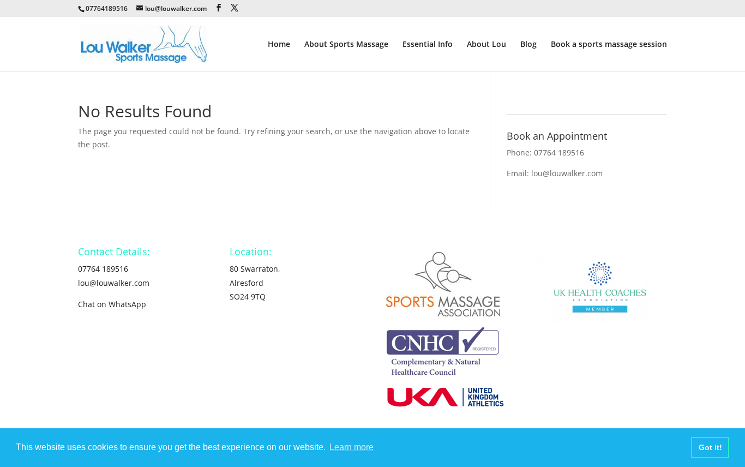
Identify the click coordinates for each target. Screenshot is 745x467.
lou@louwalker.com (567, 173)
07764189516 (107, 8)
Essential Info (427, 44)
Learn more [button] (351, 447)
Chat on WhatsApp (112, 304)
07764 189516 (559, 152)
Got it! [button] (710, 447)
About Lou (486, 44)
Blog (528, 44)
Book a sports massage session (609, 44)
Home (279, 44)
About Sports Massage (346, 44)
